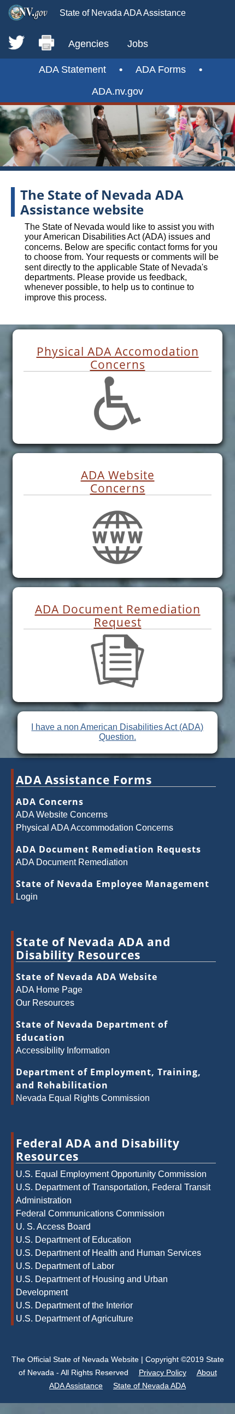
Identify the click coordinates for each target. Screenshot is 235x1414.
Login (27, 896)
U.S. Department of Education (73, 1239)
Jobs (137, 43)
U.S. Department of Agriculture (74, 1318)
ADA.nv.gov (117, 91)
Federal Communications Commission (90, 1213)
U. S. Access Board (53, 1226)
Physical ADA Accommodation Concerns (94, 827)
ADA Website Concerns (62, 814)
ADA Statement (72, 69)
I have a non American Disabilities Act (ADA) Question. (117, 731)
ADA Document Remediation (72, 862)
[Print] (46, 43)
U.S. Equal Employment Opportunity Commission (111, 1174)
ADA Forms (161, 69)
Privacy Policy (162, 1372)
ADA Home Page (49, 989)
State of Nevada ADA (149, 1385)
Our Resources (45, 1002)
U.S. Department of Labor (65, 1266)
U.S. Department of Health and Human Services (108, 1252)
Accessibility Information (63, 1050)
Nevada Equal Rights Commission (83, 1098)
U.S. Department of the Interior (74, 1305)
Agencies (88, 43)
